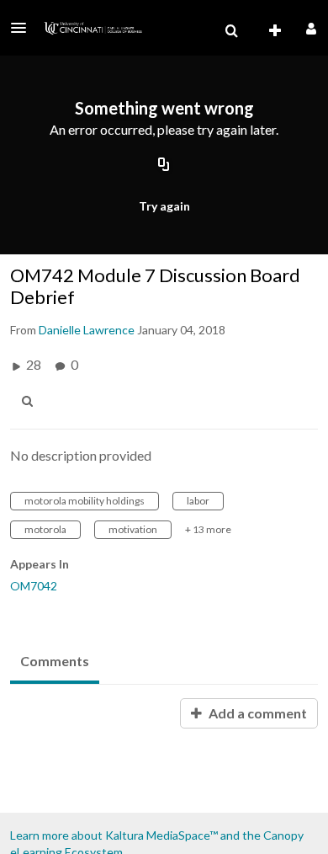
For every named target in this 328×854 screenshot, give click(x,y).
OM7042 (33, 586)
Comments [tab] (54, 661)
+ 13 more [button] (208, 529)
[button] (23, 28)
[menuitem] (231, 31)
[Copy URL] (164, 165)
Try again (164, 206)
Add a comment (256, 713)
